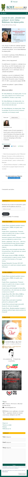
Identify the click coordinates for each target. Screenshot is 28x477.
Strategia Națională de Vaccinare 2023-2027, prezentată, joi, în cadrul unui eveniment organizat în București (14, 265)
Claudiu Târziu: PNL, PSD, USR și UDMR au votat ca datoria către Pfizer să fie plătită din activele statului (13, 296)
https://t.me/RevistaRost (14, 178)
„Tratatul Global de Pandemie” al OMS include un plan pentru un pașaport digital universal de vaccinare (14, 167)
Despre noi (5, 423)
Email (7, 442)
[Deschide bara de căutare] (26, 13)
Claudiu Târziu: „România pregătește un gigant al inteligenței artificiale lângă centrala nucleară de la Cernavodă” (14, 310)
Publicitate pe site (7, 428)
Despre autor (6, 117)
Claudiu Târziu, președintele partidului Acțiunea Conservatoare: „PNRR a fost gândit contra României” (13, 227)
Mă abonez (5, 214)
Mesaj (7, 447)
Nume (7, 437)
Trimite (14, 465)
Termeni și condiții (7, 425)
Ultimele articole (14, 117)
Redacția (5, 427)
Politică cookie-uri (5, 471)
